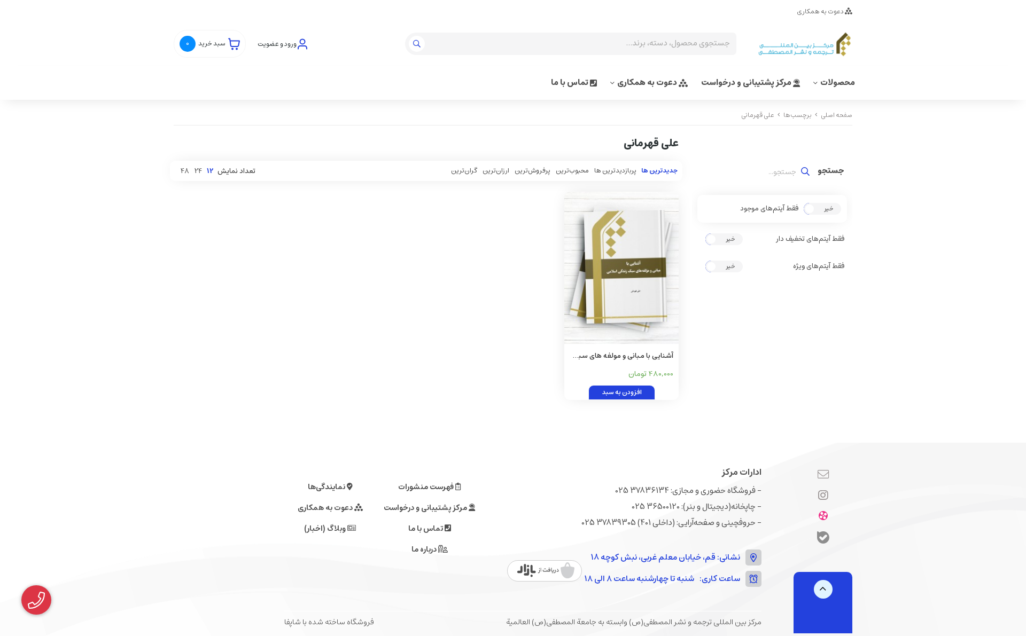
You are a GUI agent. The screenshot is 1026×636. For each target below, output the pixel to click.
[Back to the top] (823, 589)
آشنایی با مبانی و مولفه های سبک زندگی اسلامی (622, 356)
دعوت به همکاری (821, 11)
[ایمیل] (823, 475)
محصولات (837, 82)
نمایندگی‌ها (327, 487)
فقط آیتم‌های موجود (769, 209)
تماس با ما (570, 82)
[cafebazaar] (546, 571)
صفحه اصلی (836, 115)
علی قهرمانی (757, 115)
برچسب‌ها (797, 115)
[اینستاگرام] (823, 496)
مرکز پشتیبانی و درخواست (747, 82)
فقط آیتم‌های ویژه (818, 266)
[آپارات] (823, 517)
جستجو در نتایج (831, 172)
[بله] (823, 539)
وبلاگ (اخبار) (325, 528)
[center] (418, 44)
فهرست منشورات (426, 487)
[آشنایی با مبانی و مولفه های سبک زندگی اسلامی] (621, 268)
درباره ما (424, 549)
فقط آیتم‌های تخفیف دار (810, 239)
